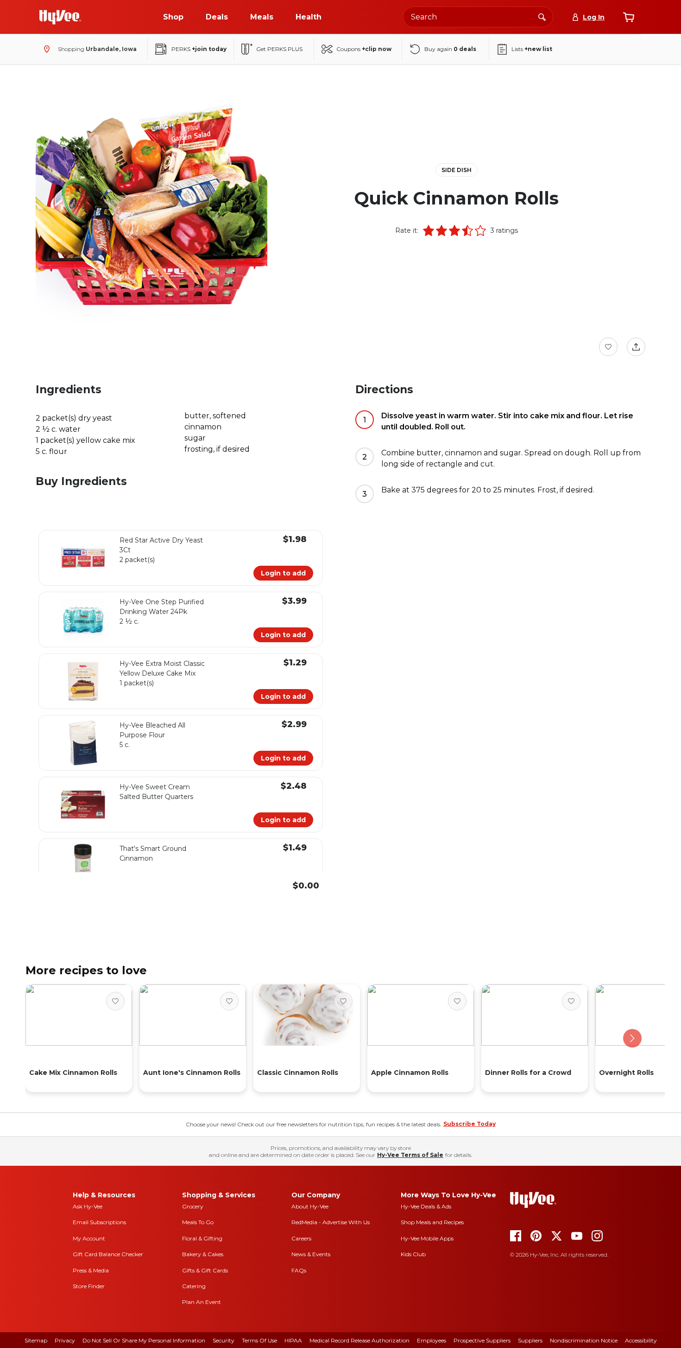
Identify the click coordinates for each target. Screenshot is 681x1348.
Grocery (192, 1206)
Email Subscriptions (99, 1222)
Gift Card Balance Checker (108, 1254)
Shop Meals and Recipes (432, 1222)
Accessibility (641, 1340)
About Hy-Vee (309, 1206)
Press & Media (91, 1270)
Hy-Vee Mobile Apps (427, 1238)
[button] (428, 230)
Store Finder (89, 1286)
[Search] (542, 16)
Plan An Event (201, 1301)
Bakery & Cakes (202, 1254)
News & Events (310, 1254)
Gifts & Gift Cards (205, 1270)
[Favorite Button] (608, 347)
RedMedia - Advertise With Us (330, 1222)
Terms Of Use (259, 1340)
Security (223, 1340)
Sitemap (36, 1340)
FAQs (298, 1270)
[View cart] (629, 17)
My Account (89, 1238)
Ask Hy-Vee (87, 1206)
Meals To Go (198, 1222)
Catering (194, 1286)
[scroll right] (632, 1038)
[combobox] (478, 16)
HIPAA (293, 1340)
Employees (431, 1340)
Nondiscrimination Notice (584, 1340)
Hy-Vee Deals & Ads (426, 1206)
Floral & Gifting (202, 1238)
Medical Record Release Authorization (359, 1340)
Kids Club (413, 1254)
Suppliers (530, 1340)
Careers (301, 1238)
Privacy (65, 1340)
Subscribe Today (469, 1123)
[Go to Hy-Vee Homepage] (60, 17)
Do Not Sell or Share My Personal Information (143, 1340)
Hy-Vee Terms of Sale (410, 1154)
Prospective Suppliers (482, 1340)
